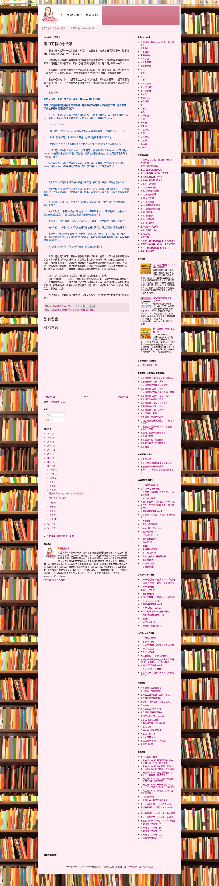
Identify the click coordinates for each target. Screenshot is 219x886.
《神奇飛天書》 (147, 586)
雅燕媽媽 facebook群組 (82, 28)
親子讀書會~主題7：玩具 (152, 388)
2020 (49, 437)
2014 (49, 462)
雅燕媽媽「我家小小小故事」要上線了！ (157, 43)
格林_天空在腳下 (148, 198)
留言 (50, 419)
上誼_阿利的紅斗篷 (149, 166)
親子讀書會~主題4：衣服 (152, 399)
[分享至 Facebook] (91, 306)
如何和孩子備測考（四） (151, 827)
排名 (142, 112)
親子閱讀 (144, 446)
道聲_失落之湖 (147, 222)
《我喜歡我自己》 (148, 538)
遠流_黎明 (145, 237)
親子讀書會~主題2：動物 (152, 406)
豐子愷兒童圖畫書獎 (149, 719)
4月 (51, 506)
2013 (49, 466)
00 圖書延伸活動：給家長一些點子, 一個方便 (156, 161)
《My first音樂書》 (149, 498)
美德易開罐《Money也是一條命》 (155, 611)
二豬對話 (144, 136)
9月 (51, 481)
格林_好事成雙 (147, 201)
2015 (49, 457)
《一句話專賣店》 (148, 638)
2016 (49, 453)
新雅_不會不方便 (148, 187)
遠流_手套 (145, 233)
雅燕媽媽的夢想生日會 (150, 708)
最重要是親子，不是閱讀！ (153, 443)
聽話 (142, 69)
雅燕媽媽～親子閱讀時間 (151, 439)
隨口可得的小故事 (57, 497)
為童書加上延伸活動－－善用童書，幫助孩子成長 (157, 427)
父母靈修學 (145, 459)
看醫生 (143, 108)
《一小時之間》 (147, 563)
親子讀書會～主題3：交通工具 (164, 330)
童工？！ (144, 73)
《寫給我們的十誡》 (149, 365)
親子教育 (81, 310)
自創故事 (55, 310)
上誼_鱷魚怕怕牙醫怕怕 (151, 169)
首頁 (86, 397)
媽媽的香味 (145, 55)
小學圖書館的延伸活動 (150, 698)
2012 (49, 524)
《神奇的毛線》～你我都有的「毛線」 (158, 579)
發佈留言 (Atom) (58, 402)
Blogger (144, 866)
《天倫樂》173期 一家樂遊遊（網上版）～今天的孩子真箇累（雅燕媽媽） (158, 785)
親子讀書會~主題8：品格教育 (154, 385)
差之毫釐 (144, 101)
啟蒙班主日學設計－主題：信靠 (155, 694)
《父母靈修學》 (147, 796)
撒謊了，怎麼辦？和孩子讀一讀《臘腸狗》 (157, 506)
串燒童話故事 (146, 744)
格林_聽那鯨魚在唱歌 (150, 208)
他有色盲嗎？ (146, 62)
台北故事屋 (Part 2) (149, 737)
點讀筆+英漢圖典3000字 (151, 511)
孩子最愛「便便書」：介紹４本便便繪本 (164, 266)
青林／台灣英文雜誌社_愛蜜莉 (154, 247)
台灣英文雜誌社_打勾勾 (151, 180)
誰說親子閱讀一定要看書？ (153, 432)
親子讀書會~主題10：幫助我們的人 (156, 377)
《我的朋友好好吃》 (149, 549)
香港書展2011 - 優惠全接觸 (152, 723)
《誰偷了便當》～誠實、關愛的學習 (157, 583)
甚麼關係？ (145, 51)
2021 (49, 433)
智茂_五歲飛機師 (148, 194)
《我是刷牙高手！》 (149, 535)
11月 (52, 473)
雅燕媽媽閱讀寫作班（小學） (162, 299)
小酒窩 (143, 144)
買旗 (142, 76)
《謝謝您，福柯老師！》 (151, 625)
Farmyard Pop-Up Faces (150, 527)
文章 (50, 414)
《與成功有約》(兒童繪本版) (153, 556)
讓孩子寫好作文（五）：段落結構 (155, 803)
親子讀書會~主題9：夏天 (152, 381)
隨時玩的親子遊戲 (148, 756)
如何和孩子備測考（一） (151, 838)
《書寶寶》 (145, 520)
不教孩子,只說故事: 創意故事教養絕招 (157, 471)
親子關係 (90, 310)
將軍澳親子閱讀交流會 (150, 687)
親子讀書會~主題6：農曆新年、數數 (157, 392)
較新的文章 (50, 397)
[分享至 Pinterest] (93, 306)
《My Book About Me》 (151, 600)
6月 (51, 502)
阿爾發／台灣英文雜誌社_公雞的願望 (157, 240)
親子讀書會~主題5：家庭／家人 (155, 395)
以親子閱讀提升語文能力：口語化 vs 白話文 (157, 421)
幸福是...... (145, 97)
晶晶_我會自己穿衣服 (150, 191)
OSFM (143, 147)
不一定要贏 (145, 90)
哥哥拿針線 (145, 83)
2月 (51, 514)
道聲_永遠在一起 (148, 229)
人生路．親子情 (147, 733)
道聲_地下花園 (147, 219)
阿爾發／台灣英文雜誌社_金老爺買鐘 (157, 244)
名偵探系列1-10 (147, 622)
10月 (52, 477)
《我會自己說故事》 (149, 524)
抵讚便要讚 (145, 65)
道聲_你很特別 (147, 215)
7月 (51, 490)
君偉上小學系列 (147, 590)
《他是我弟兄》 (147, 593)
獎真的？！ (145, 122)
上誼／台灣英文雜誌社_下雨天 (154, 173)
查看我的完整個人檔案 (54, 579)
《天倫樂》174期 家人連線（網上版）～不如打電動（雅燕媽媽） (157, 780)
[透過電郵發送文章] (77, 306)
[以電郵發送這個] (82, 306)
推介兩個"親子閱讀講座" (151, 712)
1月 (51, 518)
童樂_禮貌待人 (147, 212)
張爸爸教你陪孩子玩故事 (151, 466)
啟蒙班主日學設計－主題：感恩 (155, 701)
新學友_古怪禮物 (148, 183)
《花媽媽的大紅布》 (149, 484)
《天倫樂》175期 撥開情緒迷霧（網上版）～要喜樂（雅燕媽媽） (156, 773)
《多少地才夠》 (147, 641)
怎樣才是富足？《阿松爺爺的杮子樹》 (158, 501)
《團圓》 (144, 545)
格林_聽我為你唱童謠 (150, 205)
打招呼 (143, 140)
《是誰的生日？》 (148, 531)
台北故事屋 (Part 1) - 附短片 (153, 740)
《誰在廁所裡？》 (148, 552)
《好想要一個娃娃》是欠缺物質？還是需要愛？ (157, 493)
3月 (51, 510)
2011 (49, 528)
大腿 (142, 133)
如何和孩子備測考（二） (151, 834)
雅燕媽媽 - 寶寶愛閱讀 (53, 28)
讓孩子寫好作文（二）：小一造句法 (156, 816)
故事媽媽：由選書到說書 (151, 416)
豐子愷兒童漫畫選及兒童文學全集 (156, 462)
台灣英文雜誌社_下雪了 (151, 176)
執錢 (142, 119)
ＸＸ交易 (144, 58)
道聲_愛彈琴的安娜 (149, 226)
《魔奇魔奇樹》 (147, 559)
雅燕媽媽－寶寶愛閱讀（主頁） (61, 536)
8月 (51, 485)
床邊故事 (64, 310)
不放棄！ (144, 94)
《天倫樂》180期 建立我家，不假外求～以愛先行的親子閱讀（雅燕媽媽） (158, 767)
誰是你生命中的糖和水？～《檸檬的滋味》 (157, 673)
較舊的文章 (123, 397)
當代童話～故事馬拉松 (150, 691)
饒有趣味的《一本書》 (150, 488)
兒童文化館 (145, 726)
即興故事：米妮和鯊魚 (150, 730)
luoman (129, 866)
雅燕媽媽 (72, 310)
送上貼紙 (144, 48)
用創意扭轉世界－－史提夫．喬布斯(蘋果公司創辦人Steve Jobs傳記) (157, 660)
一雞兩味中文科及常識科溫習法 (155, 800)
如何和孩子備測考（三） (151, 831)
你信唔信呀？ (146, 87)
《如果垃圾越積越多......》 (152, 615)
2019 (49, 441)
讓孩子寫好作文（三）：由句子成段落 (157, 813)
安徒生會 (144, 705)
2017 (49, 449)
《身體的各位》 (147, 567)
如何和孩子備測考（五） (151, 824)
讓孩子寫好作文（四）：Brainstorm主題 (157, 808)
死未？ (143, 80)
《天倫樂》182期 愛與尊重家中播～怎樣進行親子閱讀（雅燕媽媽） (156, 761)
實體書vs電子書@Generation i (153, 715)
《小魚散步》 (146, 542)
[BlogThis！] (85, 306)
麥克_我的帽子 (147, 251)
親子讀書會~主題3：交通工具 (154, 402)
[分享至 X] (88, 306)
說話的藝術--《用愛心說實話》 (154, 655)
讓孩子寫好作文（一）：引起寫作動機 (66, 493)
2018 (49, 445)
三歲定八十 (145, 129)
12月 (52, 469)
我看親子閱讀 (146, 436)
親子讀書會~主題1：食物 (152, 409)
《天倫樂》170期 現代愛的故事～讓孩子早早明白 (156, 792)
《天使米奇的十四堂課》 (151, 607)
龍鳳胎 (143, 126)
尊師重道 (144, 115)
